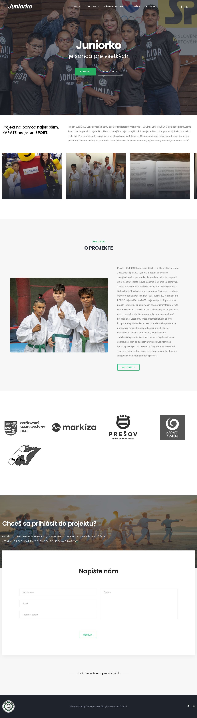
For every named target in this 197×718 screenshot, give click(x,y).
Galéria (136, 6)
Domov (75, 6)
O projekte (92, 6)
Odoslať (87, 635)
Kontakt (151, 6)
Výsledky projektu (115, 6)
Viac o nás (127, 367)
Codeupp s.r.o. (93, 706)
